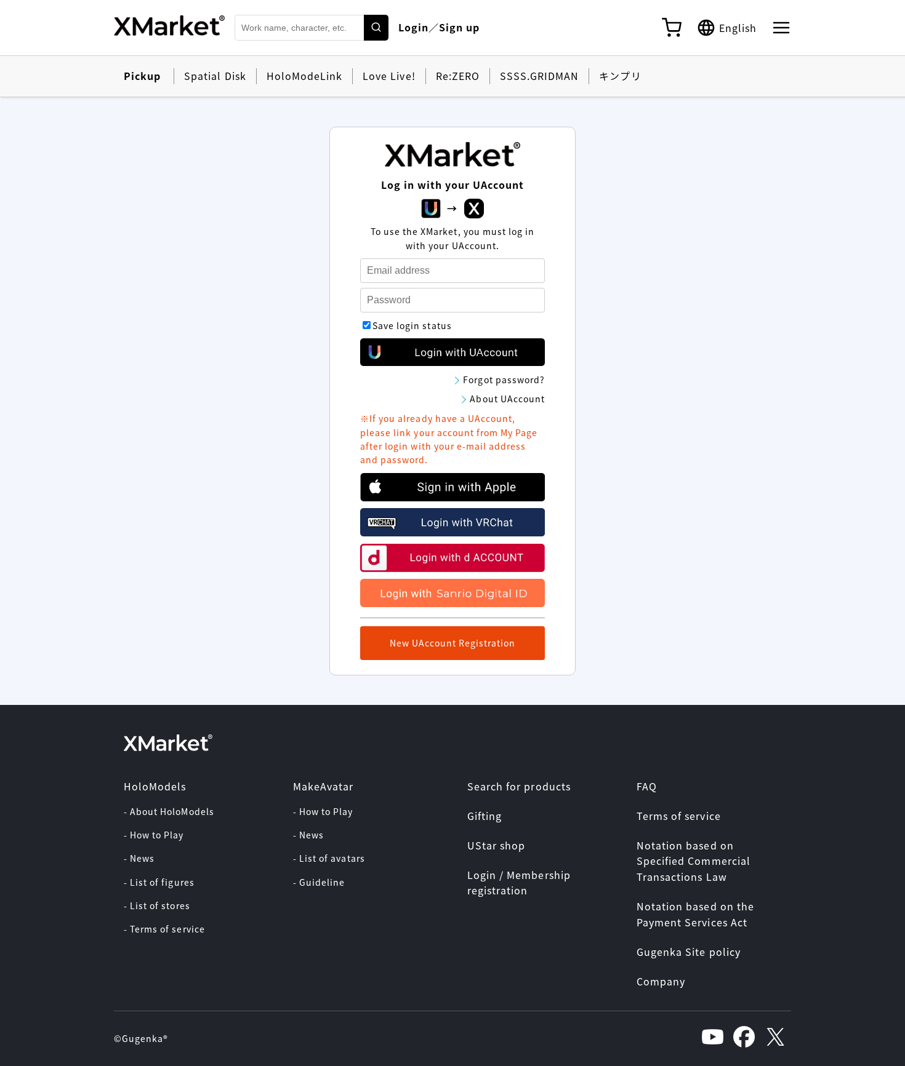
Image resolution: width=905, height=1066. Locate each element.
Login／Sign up (439, 27)
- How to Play (154, 835)
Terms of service (679, 815)
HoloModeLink (304, 75)
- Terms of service (164, 929)
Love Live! (389, 75)
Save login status (412, 325)
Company (661, 981)
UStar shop (496, 845)
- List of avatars (329, 858)
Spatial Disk (215, 75)
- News (139, 858)
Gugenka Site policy (689, 951)
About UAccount (507, 398)
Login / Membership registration (519, 882)
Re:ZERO (458, 75)
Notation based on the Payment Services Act (695, 914)
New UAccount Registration (453, 643)
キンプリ (620, 75)
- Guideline (319, 882)
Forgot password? (504, 379)
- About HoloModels (169, 811)
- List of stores (157, 905)
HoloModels (155, 786)
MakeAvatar (323, 786)
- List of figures (159, 882)
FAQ (647, 786)
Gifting (484, 815)
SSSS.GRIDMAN (539, 75)
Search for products (519, 786)
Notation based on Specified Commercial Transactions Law (693, 861)
